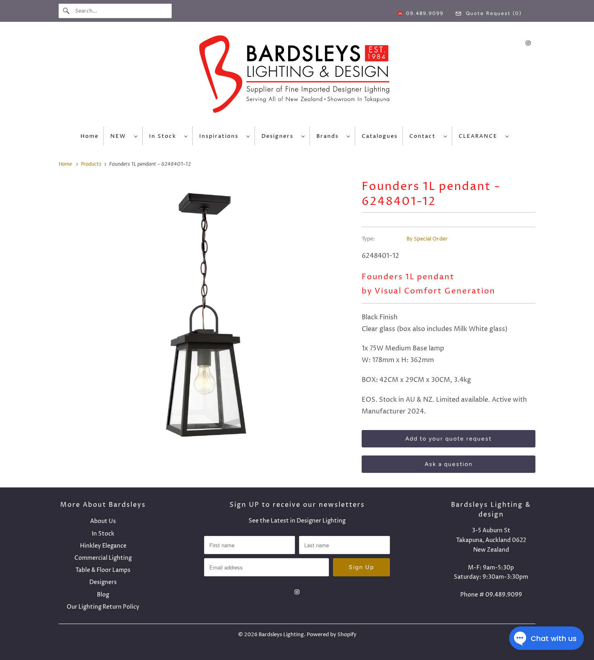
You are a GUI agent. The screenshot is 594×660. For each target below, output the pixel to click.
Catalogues (380, 136)
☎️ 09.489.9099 (420, 13)
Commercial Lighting (103, 558)
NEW (120, 136)
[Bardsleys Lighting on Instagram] (528, 43)
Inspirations (220, 136)
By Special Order (427, 238)
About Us (103, 521)
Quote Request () (493, 13)
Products (92, 164)
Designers (279, 136)
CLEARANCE (480, 136)
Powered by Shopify (331, 634)
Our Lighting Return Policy (103, 607)
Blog (103, 595)
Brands (329, 136)
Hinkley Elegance (103, 546)
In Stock (164, 136)
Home (89, 136)
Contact (424, 136)
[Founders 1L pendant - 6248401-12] (206, 314)
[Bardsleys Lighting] (297, 76)
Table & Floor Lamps (103, 570)
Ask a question (449, 464)
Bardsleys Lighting (281, 634)
